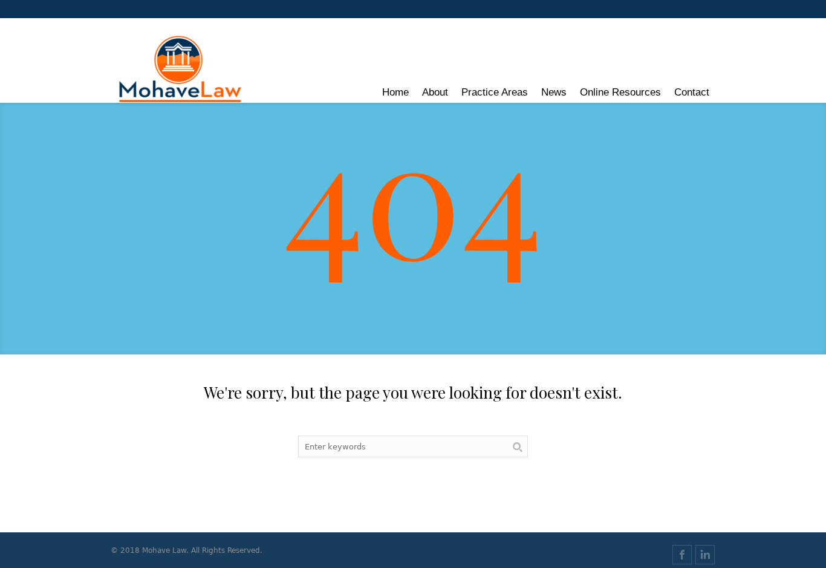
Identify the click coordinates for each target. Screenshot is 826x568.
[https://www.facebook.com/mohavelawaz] (682, 554)
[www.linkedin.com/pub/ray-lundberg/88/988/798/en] (705, 554)
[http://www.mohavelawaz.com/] (180, 69)
